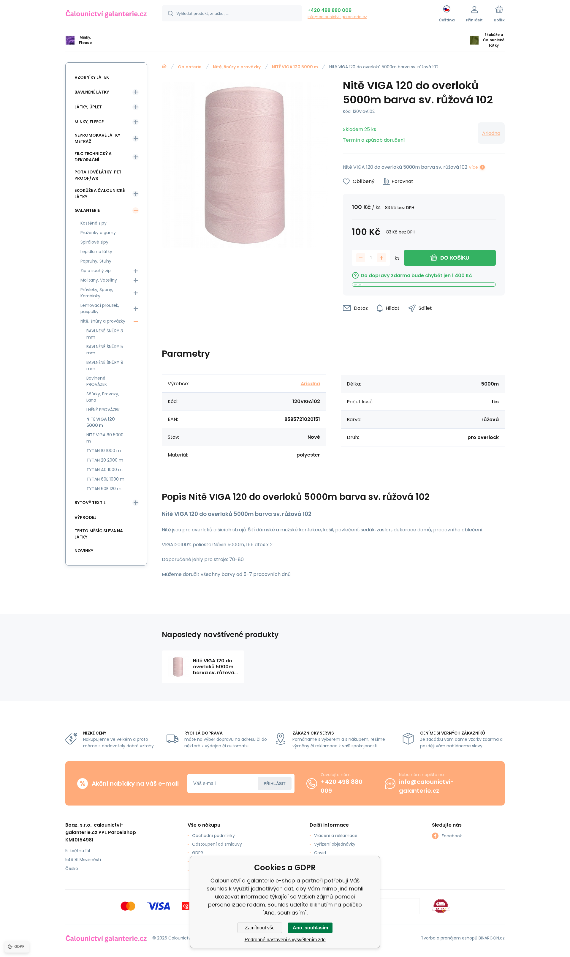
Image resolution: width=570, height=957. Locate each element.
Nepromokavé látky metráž (97, 138)
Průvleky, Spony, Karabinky (96, 293)
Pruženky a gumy (98, 233)
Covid (320, 853)
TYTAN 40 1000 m (104, 470)
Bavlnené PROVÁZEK (96, 381)
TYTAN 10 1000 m (103, 451)
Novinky (84, 551)
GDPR (197, 853)
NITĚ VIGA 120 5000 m (295, 67)
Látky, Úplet (88, 107)
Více (473, 167)
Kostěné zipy (93, 223)
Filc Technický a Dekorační (93, 157)
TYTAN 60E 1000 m (105, 479)
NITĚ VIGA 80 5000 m (105, 438)
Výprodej (85, 517)
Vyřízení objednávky (334, 844)
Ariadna (491, 133)
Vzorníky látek (92, 77)
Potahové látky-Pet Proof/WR (98, 175)
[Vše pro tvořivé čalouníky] (164, 66)
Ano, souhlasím (310, 927)
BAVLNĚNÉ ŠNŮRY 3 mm (104, 334)
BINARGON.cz (492, 938)
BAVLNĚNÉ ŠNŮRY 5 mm (104, 350)
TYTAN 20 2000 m (104, 460)
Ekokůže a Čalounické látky (100, 193)
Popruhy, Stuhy (95, 261)
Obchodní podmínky (213, 835)
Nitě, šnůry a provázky (237, 67)
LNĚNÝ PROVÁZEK (103, 410)
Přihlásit (275, 783)
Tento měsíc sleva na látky (99, 534)
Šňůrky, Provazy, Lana (102, 397)
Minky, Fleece (89, 122)
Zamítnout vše (260, 927)
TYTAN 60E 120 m (103, 489)
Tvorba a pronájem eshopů (449, 938)
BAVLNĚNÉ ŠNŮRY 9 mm (104, 365)
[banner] (106, 14)
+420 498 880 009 (330, 10)
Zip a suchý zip (95, 271)
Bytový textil (90, 503)
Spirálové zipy (94, 242)
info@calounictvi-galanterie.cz (337, 17)
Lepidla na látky (96, 252)
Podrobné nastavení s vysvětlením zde (285, 939)
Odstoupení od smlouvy (217, 844)
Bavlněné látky (92, 92)
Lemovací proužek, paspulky (99, 308)
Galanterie (190, 67)
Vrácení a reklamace (335, 835)
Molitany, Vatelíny (98, 280)
